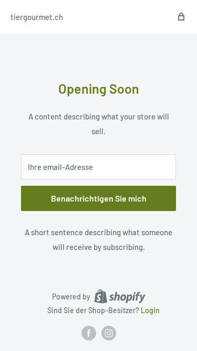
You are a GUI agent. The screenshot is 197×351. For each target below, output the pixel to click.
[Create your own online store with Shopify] (120, 296)
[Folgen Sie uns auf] (88, 333)
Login (150, 310)
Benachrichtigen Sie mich (99, 198)
